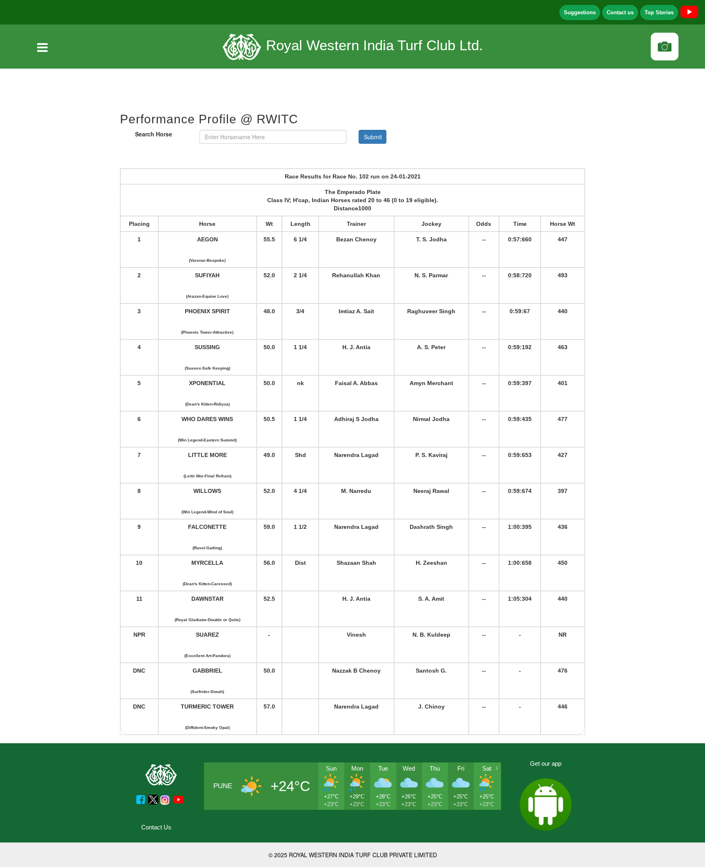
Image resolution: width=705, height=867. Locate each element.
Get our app (545, 763)
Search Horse (153, 134)
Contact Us (156, 827)
